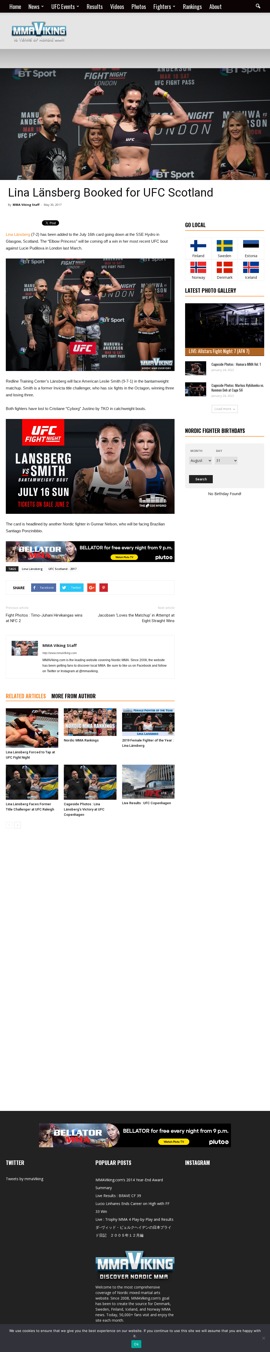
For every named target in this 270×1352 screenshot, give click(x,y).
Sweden (224, 255)
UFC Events (63, 6)
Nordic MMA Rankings (81, 740)
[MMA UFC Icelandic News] (251, 267)
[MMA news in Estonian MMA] (251, 245)
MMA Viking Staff (26, 205)
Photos (139, 6)
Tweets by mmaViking (24, 1178)
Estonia (251, 255)
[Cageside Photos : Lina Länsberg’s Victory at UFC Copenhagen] (90, 782)
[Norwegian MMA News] (198, 267)
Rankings (192, 6)
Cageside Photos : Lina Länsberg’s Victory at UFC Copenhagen (84, 809)
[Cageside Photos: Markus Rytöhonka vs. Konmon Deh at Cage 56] (195, 389)
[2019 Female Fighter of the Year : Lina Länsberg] (148, 722)
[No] (263, 1338)
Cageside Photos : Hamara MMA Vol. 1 (236, 364)
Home (15, 6)
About (215, 6)
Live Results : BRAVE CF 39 (118, 1195)
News (34, 6)
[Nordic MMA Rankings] (90, 722)
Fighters (162, 6)
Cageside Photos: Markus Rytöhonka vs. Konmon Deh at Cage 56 (237, 388)
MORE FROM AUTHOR (73, 696)
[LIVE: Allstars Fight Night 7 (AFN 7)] (224, 329)
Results (95, 6)
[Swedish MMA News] (198, 245)
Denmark (225, 277)
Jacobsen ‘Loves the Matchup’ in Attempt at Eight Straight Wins (136, 618)
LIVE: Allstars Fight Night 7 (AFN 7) (219, 351)
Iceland (251, 277)
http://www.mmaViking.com (59, 653)
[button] (258, 6)
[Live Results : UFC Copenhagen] (148, 782)
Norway (198, 277)
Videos (117, 6)
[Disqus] (90, 907)
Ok (136, 1344)
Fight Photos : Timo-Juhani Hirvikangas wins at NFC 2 (44, 618)
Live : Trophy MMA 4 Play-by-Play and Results (134, 1219)
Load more (223, 409)
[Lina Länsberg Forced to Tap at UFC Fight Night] (32, 728)
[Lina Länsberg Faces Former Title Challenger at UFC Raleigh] (32, 782)
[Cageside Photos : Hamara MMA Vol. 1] (195, 368)
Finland (198, 255)
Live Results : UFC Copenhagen (146, 803)
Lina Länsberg (18, 234)
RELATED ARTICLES (26, 696)
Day (219, 451)
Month (196, 451)
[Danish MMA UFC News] (225, 267)
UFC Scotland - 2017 (62, 569)
